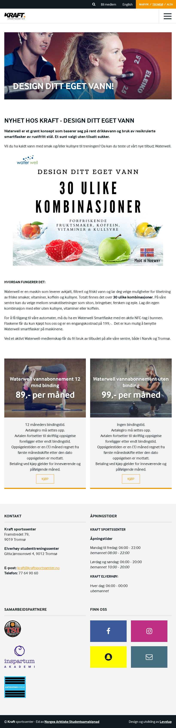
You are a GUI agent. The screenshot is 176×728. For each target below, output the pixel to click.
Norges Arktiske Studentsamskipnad (71, 721)
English (128, 4)
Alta (170, 4)
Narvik (144, 4)
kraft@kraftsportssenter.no (38, 567)
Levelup (166, 721)
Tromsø (157, 4)
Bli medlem (108, 4)
